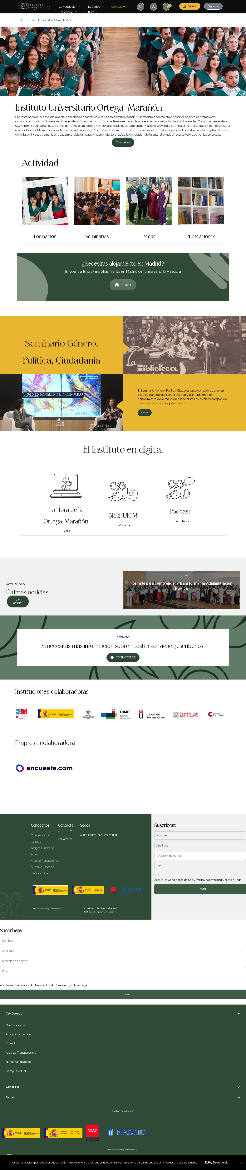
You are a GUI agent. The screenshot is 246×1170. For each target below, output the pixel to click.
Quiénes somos (40, 835)
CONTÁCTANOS (125, 657)
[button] (123, 1013)
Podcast (180, 511)
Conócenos (123, 142)
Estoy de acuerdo (216, 1162)
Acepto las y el (198, 879)
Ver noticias (17, 601)
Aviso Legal (235, 879)
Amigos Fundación (41, 848)
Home (23, 20)
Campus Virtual (16, 1071)
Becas (148, 236)
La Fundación (68, 6)
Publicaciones (200, 236)
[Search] (141, 6)
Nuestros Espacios (41, 867)
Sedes (10, 1097)
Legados (94, 6)
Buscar (126, 285)
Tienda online (39, 873)
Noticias (36, 841)
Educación (66, 12)
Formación (45, 236)
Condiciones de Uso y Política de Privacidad (195, 879)
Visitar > (124, 525)
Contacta (13, 1087)
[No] (241, 1163)
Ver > (67, 531)
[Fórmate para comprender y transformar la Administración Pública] (181, 590)
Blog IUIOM (123, 516)
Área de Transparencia (41, 860)
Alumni (35, 854)
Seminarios (97, 236)
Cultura (89, 12)
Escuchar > (181, 521)
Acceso (144, 412)
